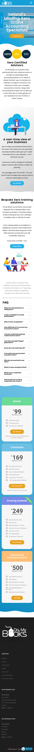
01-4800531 (9, 708)
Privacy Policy (6, 665)
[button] (17, 36)
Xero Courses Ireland (7, 678)
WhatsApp (29, 749)
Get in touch (5, 672)
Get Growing (17, 542)
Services (4, 661)
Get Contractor (17, 486)
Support (4, 668)
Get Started (17, 432)
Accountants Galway (7, 675)
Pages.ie (15, 749)
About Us (4, 658)
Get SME (17, 598)
